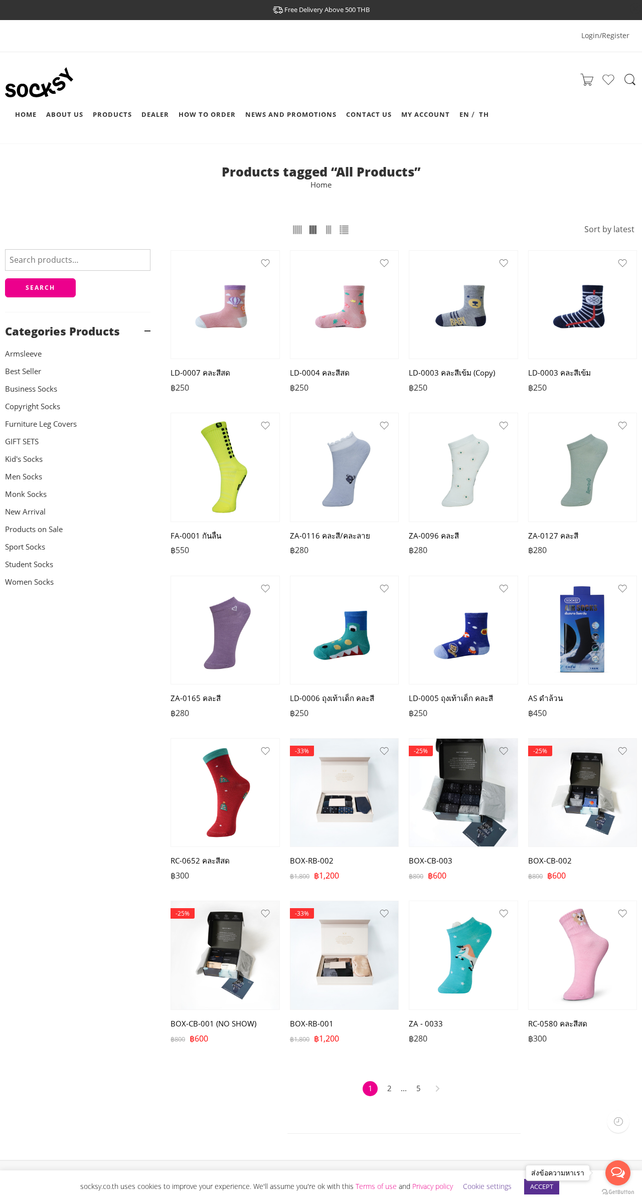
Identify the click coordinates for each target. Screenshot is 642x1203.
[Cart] (587, 82)
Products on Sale (34, 529)
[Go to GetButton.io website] (618, 1192)
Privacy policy (432, 1186)
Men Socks (23, 476)
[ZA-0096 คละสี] (463, 467)
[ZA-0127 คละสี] (582, 467)
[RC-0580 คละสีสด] (582, 955)
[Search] (630, 84)
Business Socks (31, 389)
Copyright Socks (32, 406)
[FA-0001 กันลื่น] (225, 467)
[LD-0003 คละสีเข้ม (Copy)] (463, 305)
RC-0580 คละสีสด (557, 1023)
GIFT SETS (22, 441)
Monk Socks (26, 494)
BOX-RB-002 (312, 861)
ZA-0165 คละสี (196, 698)
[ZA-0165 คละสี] (225, 630)
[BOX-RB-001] (344, 955)
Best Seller (23, 371)
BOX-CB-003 (430, 861)
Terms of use (376, 1186)
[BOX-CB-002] (582, 792)
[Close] (635, 9)
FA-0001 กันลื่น (196, 536)
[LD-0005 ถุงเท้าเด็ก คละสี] (463, 630)
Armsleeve (23, 354)
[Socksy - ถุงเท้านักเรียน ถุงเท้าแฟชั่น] (45, 91)
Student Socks (29, 564)
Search (40, 287)
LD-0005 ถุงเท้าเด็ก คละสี (451, 698)
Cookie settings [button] (487, 1186)
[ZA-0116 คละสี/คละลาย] (344, 467)
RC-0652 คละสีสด (200, 861)
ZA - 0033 (426, 1023)
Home (321, 185)
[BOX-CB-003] (463, 792)
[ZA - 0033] (463, 955)
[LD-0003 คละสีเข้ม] (582, 305)
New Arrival (25, 512)
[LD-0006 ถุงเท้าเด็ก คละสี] (344, 630)
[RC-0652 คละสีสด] (225, 792)
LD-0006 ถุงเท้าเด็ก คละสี (332, 698)
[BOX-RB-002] (344, 792)
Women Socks (29, 582)
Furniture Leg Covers (41, 424)
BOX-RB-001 (312, 1023)
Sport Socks (25, 547)
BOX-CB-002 (550, 861)
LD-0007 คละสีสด (200, 373)
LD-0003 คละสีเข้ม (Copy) (452, 373)
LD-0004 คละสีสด (320, 373)
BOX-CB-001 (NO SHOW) (213, 1023)
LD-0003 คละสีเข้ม (559, 373)
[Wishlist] (608, 83)
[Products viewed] (618, 1121)
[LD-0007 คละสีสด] (225, 305)
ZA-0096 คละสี (434, 536)
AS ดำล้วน (545, 698)
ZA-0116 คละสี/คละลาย (330, 536)
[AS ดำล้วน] (582, 630)
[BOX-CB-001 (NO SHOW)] (225, 955)
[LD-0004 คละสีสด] (344, 305)
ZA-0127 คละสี (553, 536)
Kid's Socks (24, 459)
